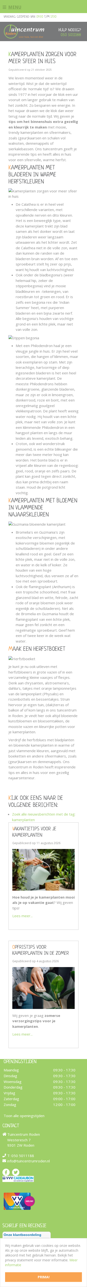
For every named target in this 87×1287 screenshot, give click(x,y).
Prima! (44, 1277)
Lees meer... (22, 915)
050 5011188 (71, 35)
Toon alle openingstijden (24, 1115)
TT (15, 1172)
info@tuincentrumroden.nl (28, 1160)
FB (6, 1172)
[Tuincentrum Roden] (24, 31)
